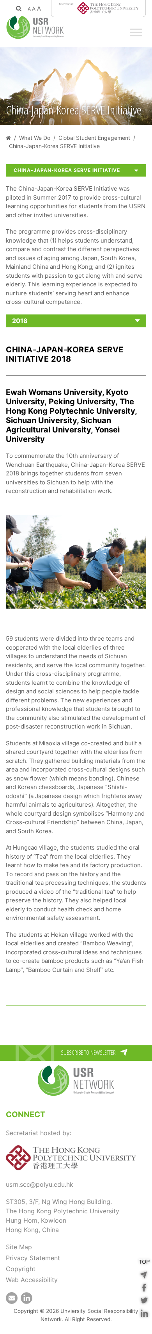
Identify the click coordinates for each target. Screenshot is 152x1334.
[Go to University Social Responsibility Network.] (8, 137)
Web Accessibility (32, 1280)
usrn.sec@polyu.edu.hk (39, 1184)
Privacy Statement (33, 1258)
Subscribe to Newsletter (88, 1052)
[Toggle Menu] (136, 32)
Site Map (19, 1247)
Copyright (20, 1269)
